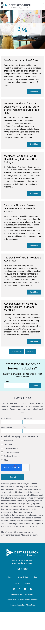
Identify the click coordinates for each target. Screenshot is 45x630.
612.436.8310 (22, 569)
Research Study (23, 577)
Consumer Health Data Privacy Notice (23, 605)
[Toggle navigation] (41, 5)
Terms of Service (16, 594)
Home (10, 577)
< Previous (16, 352)
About (17, 583)
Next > (30, 352)
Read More (34, 92)
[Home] (22, 552)
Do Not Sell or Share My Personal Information (22, 600)
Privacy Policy (29, 594)
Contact (27, 583)
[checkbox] (22, 451)
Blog (35, 577)
